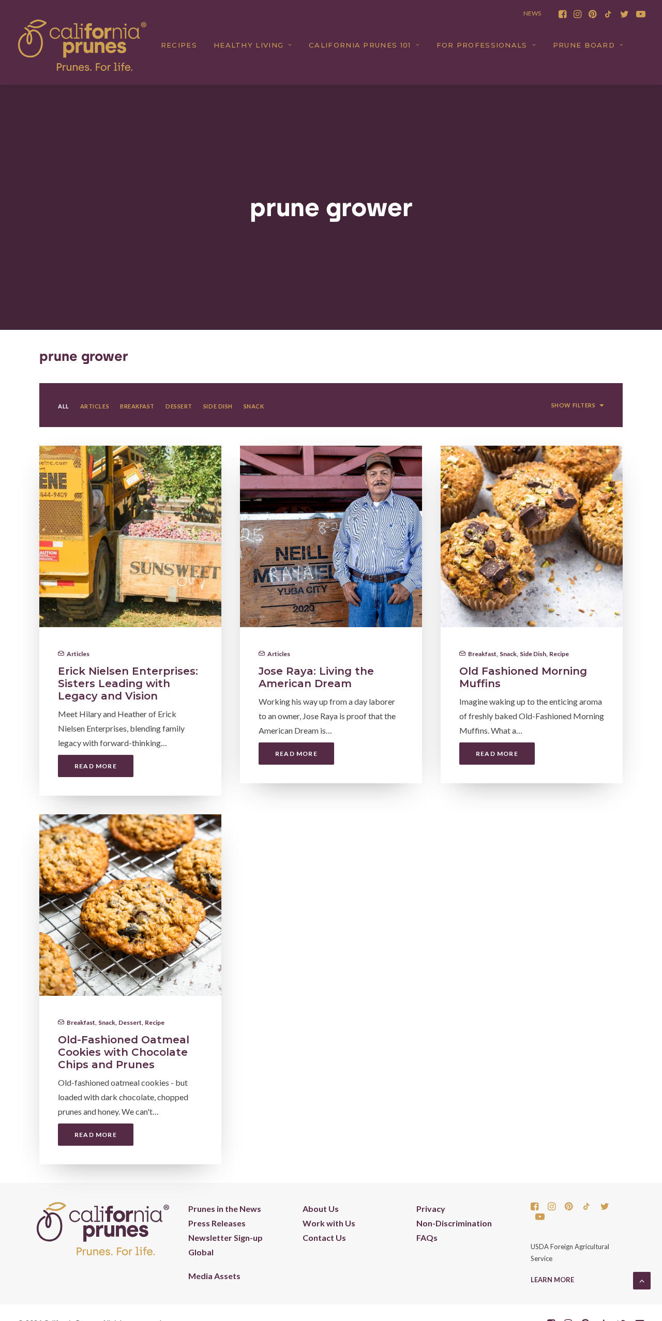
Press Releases (217, 1223)
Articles (78, 654)
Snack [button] (254, 406)
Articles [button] (94, 406)
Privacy (430, 1208)
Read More (95, 766)
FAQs (427, 1237)
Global (201, 1252)
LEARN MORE (552, 1280)
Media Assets (214, 1276)
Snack (508, 654)
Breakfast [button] (137, 406)
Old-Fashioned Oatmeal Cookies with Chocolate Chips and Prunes (123, 1052)
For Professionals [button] (482, 45)
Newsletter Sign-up (225, 1237)
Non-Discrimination (454, 1223)
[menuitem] (562, 14)
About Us (321, 1208)
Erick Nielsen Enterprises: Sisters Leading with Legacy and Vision (128, 683)
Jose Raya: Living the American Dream (316, 677)
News (532, 13)
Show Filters (573, 405)
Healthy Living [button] (248, 45)
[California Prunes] (82, 45)
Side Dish (533, 654)
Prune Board (584, 45)
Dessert (130, 1022)
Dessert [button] (179, 406)
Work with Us (329, 1223)
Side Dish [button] (218, 406)
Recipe (559, 654)
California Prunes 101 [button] (360, 45)
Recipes (179, 45)
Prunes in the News (224, 1208)
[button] (562, 14)
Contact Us (324, 1237)
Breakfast (482, 654)
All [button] (63, 406)
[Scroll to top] (642, 1279)
